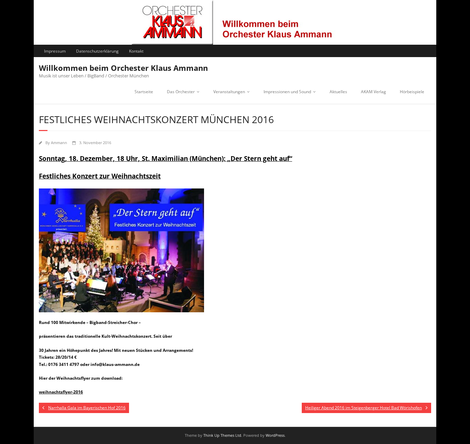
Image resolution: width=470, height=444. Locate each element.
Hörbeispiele (412, 92)
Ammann (59, 142)
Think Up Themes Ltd (222, 435)
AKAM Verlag (373, 92)
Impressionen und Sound (287, 92)
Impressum (55, 51)
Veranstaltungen (229, 92)
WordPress (275, 435)
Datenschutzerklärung (97, 51)
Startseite (144, 92)
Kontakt (136, 51)
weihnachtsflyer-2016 (61, 392)
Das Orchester (181, 92)
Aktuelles (338, 92)
